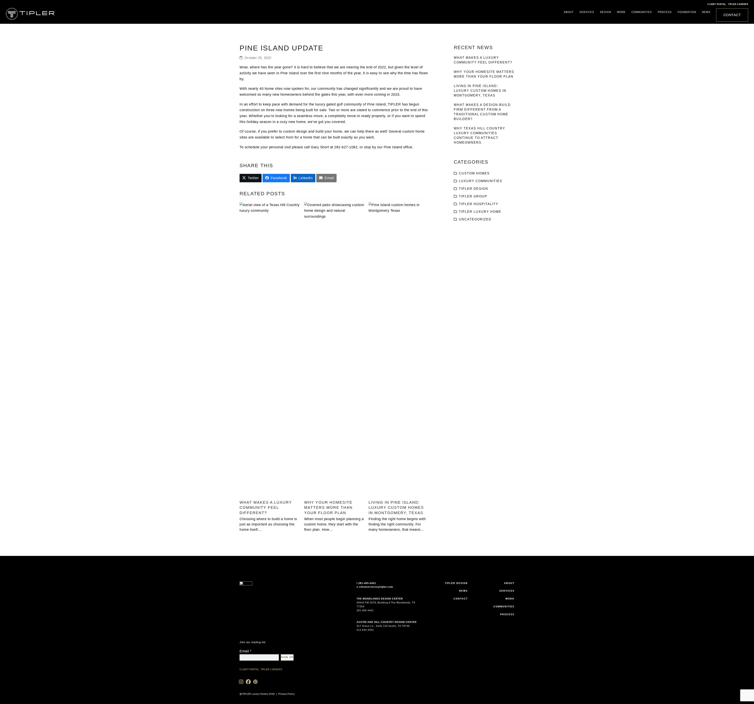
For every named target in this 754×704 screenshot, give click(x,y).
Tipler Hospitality (478, 204)
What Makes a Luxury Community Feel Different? (266, 507)
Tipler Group (473, 196)
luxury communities (480, 181)
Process (507, 614)
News (463, 590)
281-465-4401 (367, 583)
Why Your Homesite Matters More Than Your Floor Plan (328, 507)
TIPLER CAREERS (738, 4)
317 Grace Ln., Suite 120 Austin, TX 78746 (383, 626)
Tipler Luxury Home (480, 211)
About (509, 583)
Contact (461, 598)
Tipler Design (473, 188)
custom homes (474, 173)
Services (506, 590)
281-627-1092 (345, 147)
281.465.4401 (365, 610)
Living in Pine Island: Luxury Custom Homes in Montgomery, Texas (396, 507)
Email (246, 651)
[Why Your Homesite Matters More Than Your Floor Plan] (334, 349)
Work (509, 598)
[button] (251, 178)
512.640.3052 (365, 630)
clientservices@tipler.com (376, 587)
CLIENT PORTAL (716, 4)
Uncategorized (475, 219)
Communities (503, 606)
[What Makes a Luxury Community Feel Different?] (270, 349)
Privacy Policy (286, 694)
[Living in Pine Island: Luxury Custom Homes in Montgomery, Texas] (399, 349)
